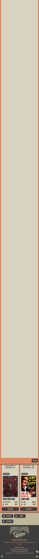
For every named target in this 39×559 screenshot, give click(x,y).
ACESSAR (10, 509)
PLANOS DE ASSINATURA (19, 551)
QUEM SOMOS (19, 547)
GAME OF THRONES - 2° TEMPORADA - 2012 (10, 467)
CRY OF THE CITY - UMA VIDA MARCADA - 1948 (28, 467)
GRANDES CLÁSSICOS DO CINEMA (19, 528)
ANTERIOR (7, 521)
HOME (19, 516)
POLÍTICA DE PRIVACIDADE (19, 549)
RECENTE (7, 516)
